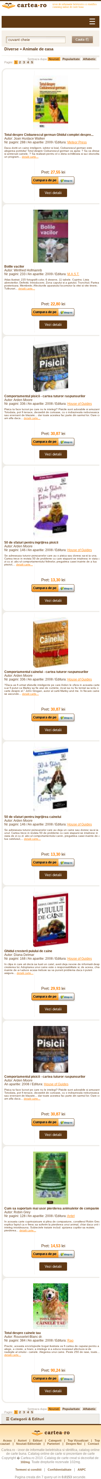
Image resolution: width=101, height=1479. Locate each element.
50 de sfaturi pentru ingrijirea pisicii (31, 542)
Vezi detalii (53, 193)
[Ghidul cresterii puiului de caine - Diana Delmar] (50, 919)
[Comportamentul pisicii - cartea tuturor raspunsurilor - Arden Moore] (50, 366)
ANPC (82, 1469)
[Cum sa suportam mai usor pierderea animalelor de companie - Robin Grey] (50, 1178)
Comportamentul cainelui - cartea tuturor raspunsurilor (46, 672)
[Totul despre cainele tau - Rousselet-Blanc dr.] (50, 1306)
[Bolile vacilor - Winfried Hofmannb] (50, 236)
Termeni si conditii (28, 1469)
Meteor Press (77, 142)
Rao (70, 1340)
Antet (71, 1216)
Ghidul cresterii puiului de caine (28, 951)
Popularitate (71, 59)
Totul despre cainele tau (22, 1333)
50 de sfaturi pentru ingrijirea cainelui (32, 817)
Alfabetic (89, 59)
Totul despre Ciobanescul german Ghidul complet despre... (48, 135)
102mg (25, 1462)
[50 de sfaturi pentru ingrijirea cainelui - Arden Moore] (50, 780)
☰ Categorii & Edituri (25, 1419)
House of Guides (79, 404)
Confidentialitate (59, 1469)
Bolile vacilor (14, 266)
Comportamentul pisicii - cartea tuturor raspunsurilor (44, 396)
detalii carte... (30, 156)
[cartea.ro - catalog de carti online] (50, 1434)
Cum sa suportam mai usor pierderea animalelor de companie (51, 1208)
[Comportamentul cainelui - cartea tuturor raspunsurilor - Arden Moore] (50, 642)
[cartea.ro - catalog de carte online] (50, 6)
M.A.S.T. (73, 274)
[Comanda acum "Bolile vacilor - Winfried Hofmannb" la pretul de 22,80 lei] (53, 315)
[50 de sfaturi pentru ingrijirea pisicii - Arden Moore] (50, 504)
